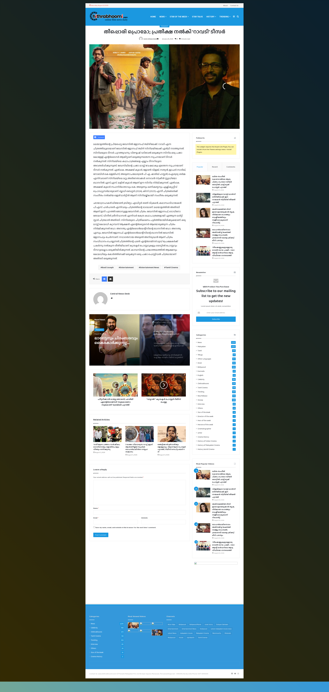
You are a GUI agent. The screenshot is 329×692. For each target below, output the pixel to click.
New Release (202, 395)
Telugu (200, 354)
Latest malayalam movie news (221, 629)
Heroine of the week (205, 424)
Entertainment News (149, 267)
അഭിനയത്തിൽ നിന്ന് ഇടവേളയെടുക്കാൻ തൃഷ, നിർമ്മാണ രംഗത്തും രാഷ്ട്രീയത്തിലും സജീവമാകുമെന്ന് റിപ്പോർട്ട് (223, 216)
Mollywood (171, 637)
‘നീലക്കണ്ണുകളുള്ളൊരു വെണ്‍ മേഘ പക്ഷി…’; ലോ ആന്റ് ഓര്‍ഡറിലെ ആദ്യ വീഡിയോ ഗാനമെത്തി (223, 251)
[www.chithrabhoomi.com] (108, 16)
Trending (224, 16)
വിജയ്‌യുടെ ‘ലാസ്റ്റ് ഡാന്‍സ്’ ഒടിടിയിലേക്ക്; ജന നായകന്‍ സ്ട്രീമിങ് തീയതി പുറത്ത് (224, 198)
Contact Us (234, 5)
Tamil (200, 350)
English (200, 375)
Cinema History (203, 437)
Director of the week (205, 416)
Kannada (201, 371)
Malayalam (164, 26)
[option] (139, 340)
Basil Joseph (108, 267)
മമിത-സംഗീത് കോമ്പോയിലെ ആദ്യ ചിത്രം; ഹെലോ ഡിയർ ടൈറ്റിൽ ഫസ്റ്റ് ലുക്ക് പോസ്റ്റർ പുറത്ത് (222, 182)
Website (144, 518)
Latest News (172, 633)
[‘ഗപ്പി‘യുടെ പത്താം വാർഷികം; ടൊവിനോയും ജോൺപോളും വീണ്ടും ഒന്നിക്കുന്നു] (107, 434)
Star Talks (197, 16)
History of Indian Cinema (207, 441)
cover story (209, 624)
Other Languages (204, 358)
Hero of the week (204, 420)
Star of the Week (178, 16)
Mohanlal (228, 633)
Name (96, 508)
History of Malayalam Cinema (209, 445)
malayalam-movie (186, 633)
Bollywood (202, 367)
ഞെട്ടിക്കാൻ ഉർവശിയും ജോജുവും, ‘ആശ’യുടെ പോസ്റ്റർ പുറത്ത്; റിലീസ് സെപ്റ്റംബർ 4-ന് (172, 448)
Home (153, 16)
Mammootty (216, 633)
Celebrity (201, 379)
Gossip (200, 400)
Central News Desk (150, 39)
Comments (230, 166)
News (162, 16)
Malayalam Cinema (202, 633)
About (225, 5)
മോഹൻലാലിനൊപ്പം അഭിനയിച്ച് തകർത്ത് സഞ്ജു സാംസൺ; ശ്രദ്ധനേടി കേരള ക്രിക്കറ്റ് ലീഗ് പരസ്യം (223, 235)
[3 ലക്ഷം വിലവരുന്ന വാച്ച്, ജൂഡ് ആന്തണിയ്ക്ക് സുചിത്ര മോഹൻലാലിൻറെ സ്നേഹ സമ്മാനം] (139, 434)
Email (95, 518)
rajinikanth (190, 637)
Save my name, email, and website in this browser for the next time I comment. (125, 527)
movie (181, 637)
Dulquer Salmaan (222, 624)
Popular (200, 166)
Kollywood (203, 629)
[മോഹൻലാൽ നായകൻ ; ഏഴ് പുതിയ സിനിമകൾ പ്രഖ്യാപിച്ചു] (157, 632)
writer (200, 432)
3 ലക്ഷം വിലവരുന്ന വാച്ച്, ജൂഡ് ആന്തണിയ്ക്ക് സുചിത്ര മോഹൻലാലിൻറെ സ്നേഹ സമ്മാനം (139, 448)
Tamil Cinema (172, 267)
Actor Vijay (171, 624)
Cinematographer (204, 428)
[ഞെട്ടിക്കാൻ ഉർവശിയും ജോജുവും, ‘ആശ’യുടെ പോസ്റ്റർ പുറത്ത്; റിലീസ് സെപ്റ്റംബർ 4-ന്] (172, 434)
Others (200, 408)
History (210, 16)
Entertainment (127, 267)
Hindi (200, 363)
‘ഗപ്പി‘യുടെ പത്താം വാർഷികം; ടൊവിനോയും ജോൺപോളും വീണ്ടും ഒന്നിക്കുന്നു (106, 447)
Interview (201, 404)
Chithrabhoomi (203, 383)
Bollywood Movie (195, 624)
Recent (215, 166)
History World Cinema (206, 449)
